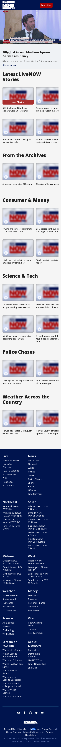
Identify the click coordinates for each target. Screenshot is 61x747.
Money (33, 591)
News (32, 456)
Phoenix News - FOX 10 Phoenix (36, 562)
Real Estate (33, 610)
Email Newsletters (37, 663)
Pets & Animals (35, 632)
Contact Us (33, 650)
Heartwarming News (35, 624)
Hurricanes (8, 602)
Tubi (5, 478)
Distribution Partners (34, 655)
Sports (31, 482)
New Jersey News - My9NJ (12, 527)
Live (5, 456)
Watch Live (46, 5)
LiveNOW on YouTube (9, 465)
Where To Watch (11, 460)
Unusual (32, 629)
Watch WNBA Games (9, 691)
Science (8, 618)
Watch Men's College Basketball (12, 678)
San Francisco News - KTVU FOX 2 (38, 575)
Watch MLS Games (12, 696)
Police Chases (35, 479)
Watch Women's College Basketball (12, 685)
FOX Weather (9, 474)
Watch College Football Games (11, 655)
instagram (30, 712)
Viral (31, 618)
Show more (9, 65)
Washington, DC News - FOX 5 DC (11, 521)
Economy (33, 595)
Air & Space (8, 622)
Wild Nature (8, 633)
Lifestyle (32, 490)
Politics (31, 471)
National (32, 464)
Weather (9, 591)
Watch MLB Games (12, 660)
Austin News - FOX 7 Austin (37, 547)
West (31, 556)
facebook (24, 712)
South (32, 502)
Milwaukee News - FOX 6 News (12, 581)
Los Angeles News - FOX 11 (38, 568)
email (42, 712)
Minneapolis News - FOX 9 (13, 575)
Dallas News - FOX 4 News (37, 534)
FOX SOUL (8, 481)
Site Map (32, 667)
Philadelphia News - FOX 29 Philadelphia (13, 514)
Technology (8, 630)
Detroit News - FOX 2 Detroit (12, 568)
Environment (9, 606)
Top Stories (34, 460)
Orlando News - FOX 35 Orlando (36, 514)
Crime (31, 475)
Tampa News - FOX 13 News (38, 521)
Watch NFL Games (12, 650)
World (31, 467)
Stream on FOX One (10, 643)
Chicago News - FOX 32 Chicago (11, 562)
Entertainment (35, 493)
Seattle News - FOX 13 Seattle (38, 581)
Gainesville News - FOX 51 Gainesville (37, 527)
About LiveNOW (34, 643)
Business (32, 599)
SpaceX (6, 626)
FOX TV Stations (11, 470)
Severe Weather (11, 599)
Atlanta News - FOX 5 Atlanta (38, 508)
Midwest (9, 556)
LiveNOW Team (36, 660)
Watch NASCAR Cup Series (13, 665)
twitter (36, 712)
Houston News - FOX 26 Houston (36, 540)
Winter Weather (10, 595)
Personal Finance (36, 602)
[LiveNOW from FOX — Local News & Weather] (9, 5)
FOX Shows (8, 485)
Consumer (33, 606)
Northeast (10, 502)
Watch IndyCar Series (10, 672)
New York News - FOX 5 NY (11, 508)
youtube (18, 712)
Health (31, 486)
